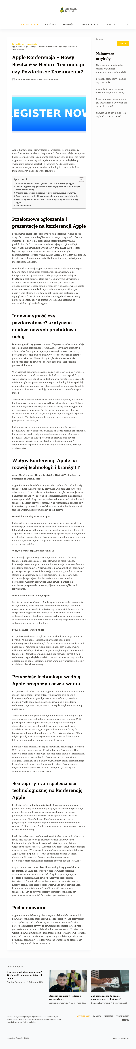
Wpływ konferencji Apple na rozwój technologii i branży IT (46, 193)
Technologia (90, 24)
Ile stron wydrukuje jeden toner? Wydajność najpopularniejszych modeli (111, 69)
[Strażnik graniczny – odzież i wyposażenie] (68, 981)
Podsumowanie (23, 205)
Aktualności (29, 24)
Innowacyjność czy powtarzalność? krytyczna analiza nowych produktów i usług (48, 188)
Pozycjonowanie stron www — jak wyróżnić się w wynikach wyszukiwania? (112, 103)
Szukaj (99, 39)
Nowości (68, 24)
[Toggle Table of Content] (80, 179)
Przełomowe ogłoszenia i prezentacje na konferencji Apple (44, 183)
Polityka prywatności (120, 1038)
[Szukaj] (128, 25)
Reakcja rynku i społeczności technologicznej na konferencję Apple (47, 201)
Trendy (110, 24)
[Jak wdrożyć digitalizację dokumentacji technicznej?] (110, 981)
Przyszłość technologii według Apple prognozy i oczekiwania (47, 196)
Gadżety (50, 24)
